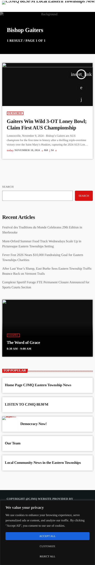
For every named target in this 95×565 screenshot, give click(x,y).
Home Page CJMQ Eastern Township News (38, 385)
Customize (47, 546)
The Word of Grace (23, 342)
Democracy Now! (33, 424)
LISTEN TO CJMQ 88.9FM (26, 404)
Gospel (13, 335)
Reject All (47, 556)
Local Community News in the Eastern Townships (43, 463)
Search (7, 186)
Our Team (13, 443)
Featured (15, 113)
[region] (47, 532)
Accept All (47, 536)
